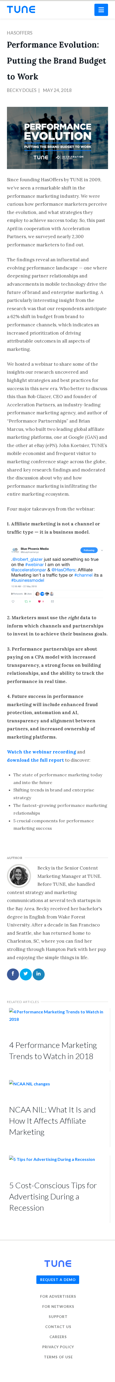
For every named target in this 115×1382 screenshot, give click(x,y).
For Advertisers (58, 1296)
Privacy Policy (58, 1347)
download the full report (35, 760)
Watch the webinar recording (41, 752)
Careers (58, 1337)
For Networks (58, 1306)
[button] (101, 10)
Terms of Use (58, 1357)
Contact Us (58, 1327)
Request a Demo (58, 1280)
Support (58, 1316)
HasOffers (19, 33)
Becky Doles (21, 90)
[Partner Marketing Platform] (21, 9)
